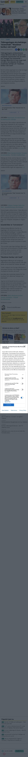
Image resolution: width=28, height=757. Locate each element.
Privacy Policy (22, 410)
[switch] (22, 378)
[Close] (24, 346)
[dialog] (14, 378)
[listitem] (14, 375)
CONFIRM (8, 404)
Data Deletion (5, 410)
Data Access (14, 410)
